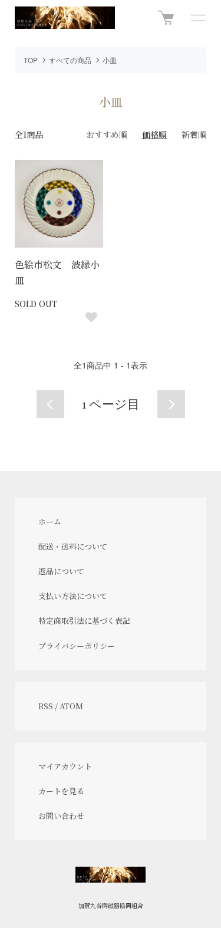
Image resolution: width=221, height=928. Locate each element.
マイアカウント (65, 766)
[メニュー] (197, 17)
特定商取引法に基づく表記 (84, 620)
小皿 (110, 60)
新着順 (194, 134)
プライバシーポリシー (76, 645)
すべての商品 (70, 60)
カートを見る (61, 791)
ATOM (71, 706)
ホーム (49, 521)
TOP (31, 60)
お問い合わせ (61, 815)
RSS (45, 706)
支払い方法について (72, 595)
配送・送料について (72, 546)
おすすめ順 (106, 134)
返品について (61, 571)
